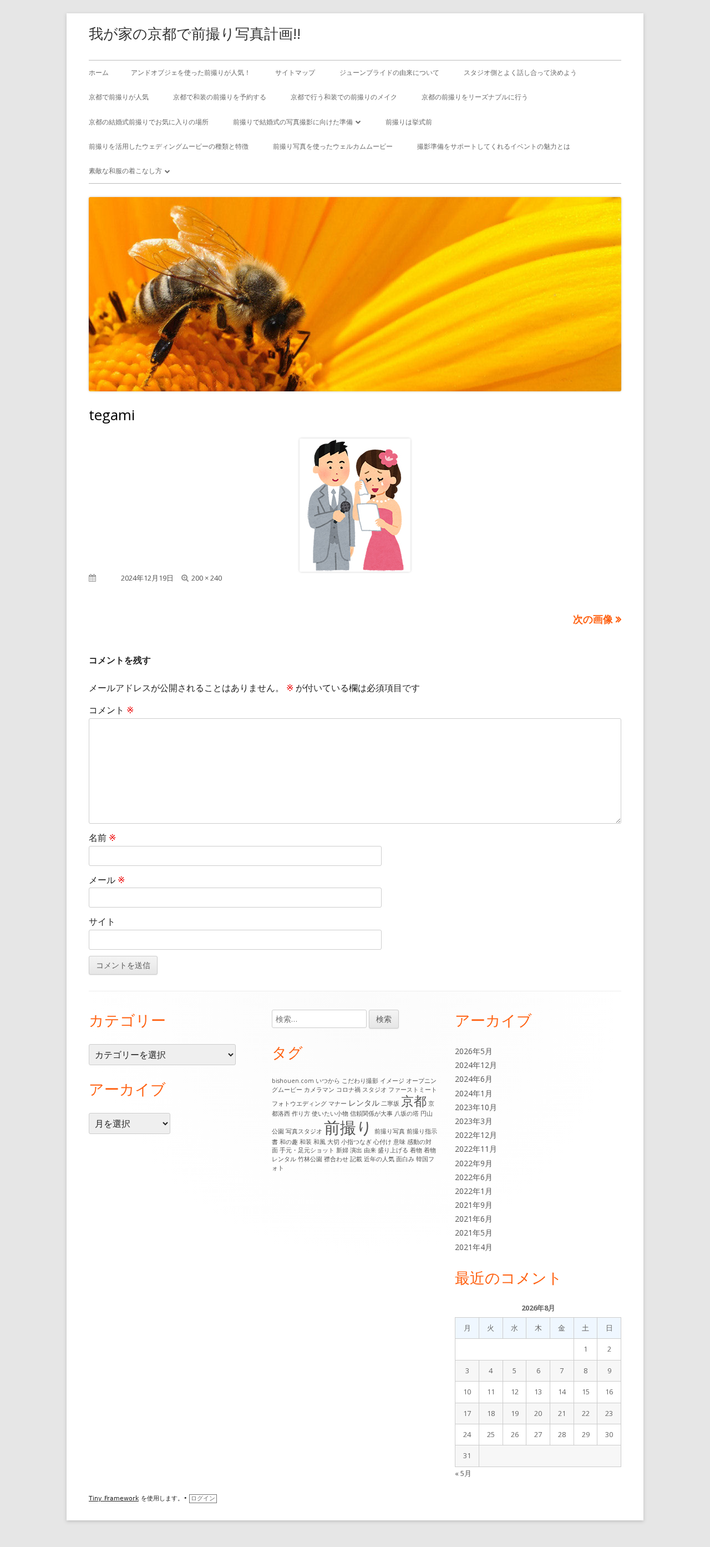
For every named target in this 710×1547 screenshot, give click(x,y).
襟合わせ (336, 1159)
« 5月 (463, 1473)
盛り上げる (393, 1150)
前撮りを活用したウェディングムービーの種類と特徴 (168, 146)
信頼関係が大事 (371, 1113)
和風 (319, 1142)
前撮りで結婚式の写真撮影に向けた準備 (293, 122)
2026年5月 (474, 1051)
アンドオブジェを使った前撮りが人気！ (191, 72)
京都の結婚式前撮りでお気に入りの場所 (149, 122)
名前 (102, 838)
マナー (337, 1103)
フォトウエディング (299, 1103)
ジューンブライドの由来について (389, 72)
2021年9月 (474, 1205)
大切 (333, 1142)
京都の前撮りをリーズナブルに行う (475, 97)
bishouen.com (293, 1081)
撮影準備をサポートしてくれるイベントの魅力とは (493, 146)
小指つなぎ (356, 1142)
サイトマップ (295, 72)
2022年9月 (474, 1163)
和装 (306, 1142)
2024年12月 (476, 1065)
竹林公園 (310, 1159)
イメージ (392, 1081)
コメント (111, 710)
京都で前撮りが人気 (119, 97)
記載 (356, 1159)
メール (107, 880)
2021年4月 (474, 1247)
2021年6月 (474, 1218)
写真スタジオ (304, 1131)
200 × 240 (206, 578)
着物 (416, 1150)
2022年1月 (474, 1191)
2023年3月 (474, 1121)
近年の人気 (379, 1159)
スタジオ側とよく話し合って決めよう (520, 72)
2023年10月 (476, 1107)
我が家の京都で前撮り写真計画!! (195, 33)
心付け (382, 1142)
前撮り (348, 1127)
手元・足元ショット (307, 1150)
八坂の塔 (406, 1113)
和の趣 (289, 1142)
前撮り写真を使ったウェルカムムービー (333, 146)
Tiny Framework (114, 1498)
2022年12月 (476, 1135)
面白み (405, 1159)
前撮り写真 (389, 1131)
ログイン (203, 1498)
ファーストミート (412, 1090)
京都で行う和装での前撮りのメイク (344, 97)
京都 (414, 1101)
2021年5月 (474, 1232)
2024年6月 (474, 1079)
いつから (328, 1081)
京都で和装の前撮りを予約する (219, 97)
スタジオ (374, 1090)
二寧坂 (390, 1103)
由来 (370, 1150)
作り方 (301, 1113)
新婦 (342, 1150)
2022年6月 (474, 1177)
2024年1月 (474, 1093)
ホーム (99, 72)
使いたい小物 (330, 1113)
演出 (356, 1150)
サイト (102, 921)
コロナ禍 (348, 1090)
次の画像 (593, 619)
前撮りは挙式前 (409, 122)
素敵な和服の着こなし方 (125, 170)
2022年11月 (476, 1148)
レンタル (363, 1102)
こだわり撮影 (360, 1081)
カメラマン (319, 1090)
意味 (399, 1142)
